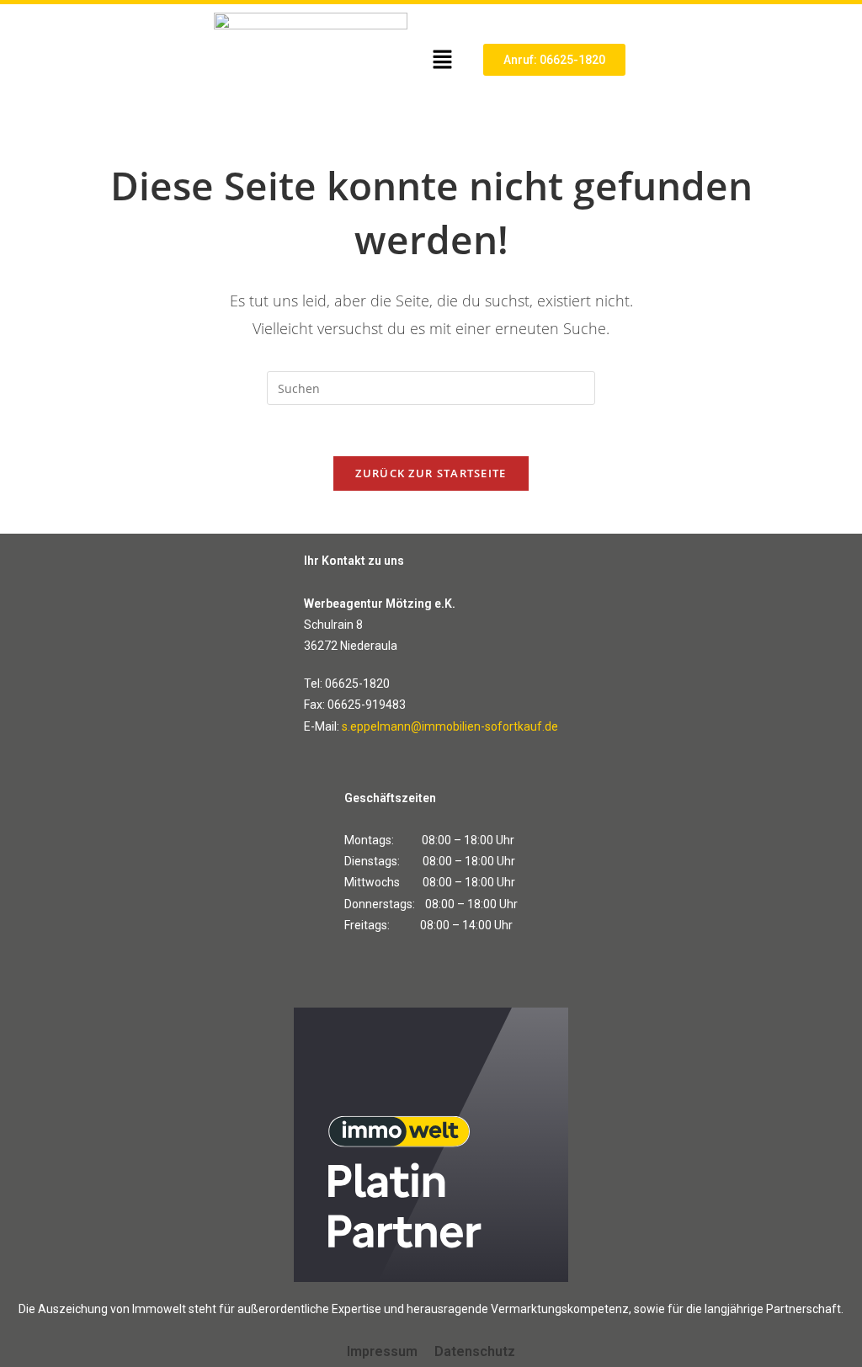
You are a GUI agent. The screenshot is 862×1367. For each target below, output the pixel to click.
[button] (442, 59)
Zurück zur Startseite (430, 473)
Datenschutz (474, 1351)
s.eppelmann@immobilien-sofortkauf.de (450, 726)
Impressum (382, 1351)
